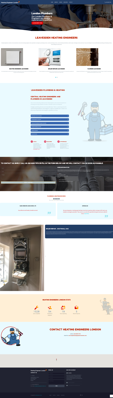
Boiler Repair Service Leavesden (36, 115)
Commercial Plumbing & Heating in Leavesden (38, 123)
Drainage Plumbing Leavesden (36, 126)
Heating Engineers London (38, 395)
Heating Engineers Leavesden (36, 119)
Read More (29, 213)
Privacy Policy (62, 395)
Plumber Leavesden (34, 130)
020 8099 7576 (108, 2)
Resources (66, 2)
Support (50, 395)
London (60, 2)
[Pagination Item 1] (55, 77)
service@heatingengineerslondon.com (67, 181)
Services (56, 2)
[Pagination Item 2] (57, 77)
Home (52, 2)
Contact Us (54, 395)
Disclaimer (58, 395)
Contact (71, 2)
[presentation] (45, 256)
